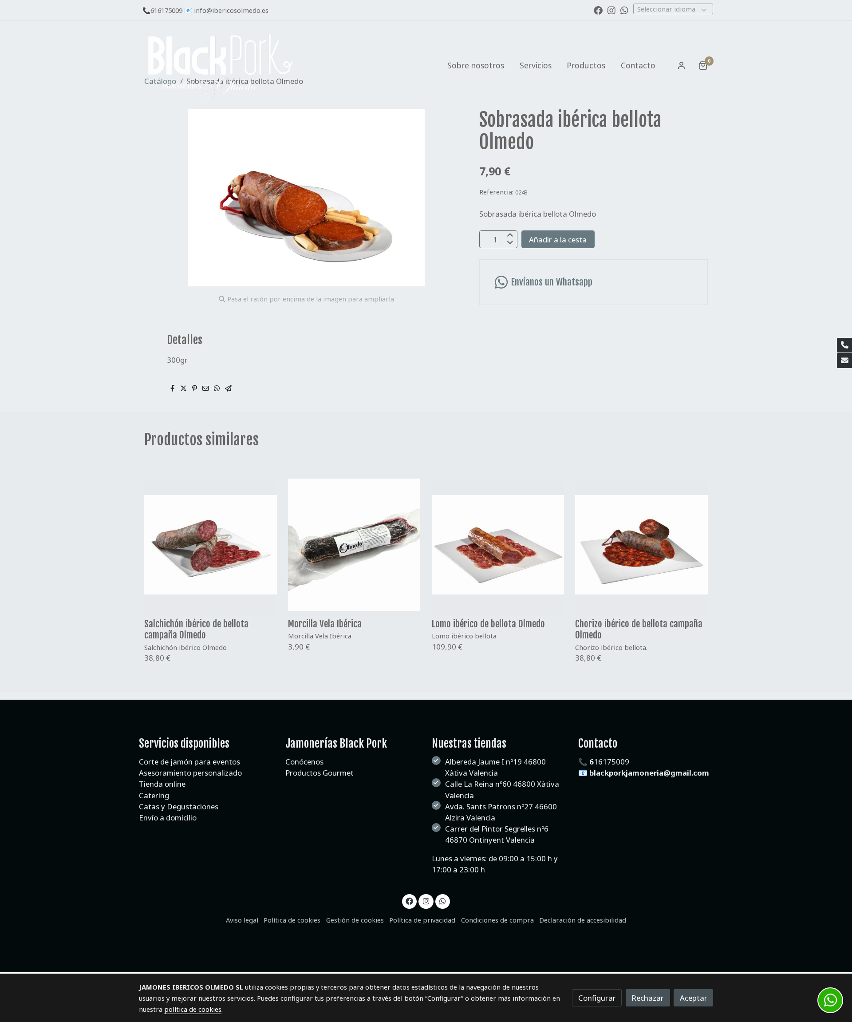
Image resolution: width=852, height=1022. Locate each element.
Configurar (597, 998)
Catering (155, 795)
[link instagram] (611, 9)
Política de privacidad (422, 919)
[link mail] (844, 360)
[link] (220, 65)
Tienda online (162, 784)
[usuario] (681, 65)
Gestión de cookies (355, 919)
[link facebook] (598, 9)
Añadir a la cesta (558, 239)
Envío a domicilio (168, 817)
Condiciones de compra (497, 919)
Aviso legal (242, 919)
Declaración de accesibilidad (582, 919)
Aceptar (693, 998)
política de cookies (192, 1009)
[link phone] (844, 345)
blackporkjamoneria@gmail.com (649, 773)
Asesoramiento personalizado (190, 773)
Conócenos (304, 762)
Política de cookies (292, 919)
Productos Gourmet (319, 773)
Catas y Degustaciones (178, 806)
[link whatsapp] (624, 9)
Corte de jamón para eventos (189, 762)
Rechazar (647, 998)
